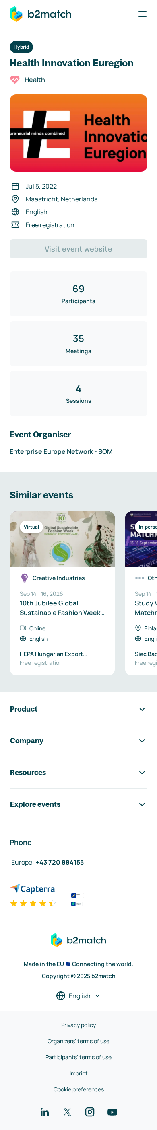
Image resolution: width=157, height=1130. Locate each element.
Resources (28, 772)
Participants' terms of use (78, 1057)
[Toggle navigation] (142, 14)
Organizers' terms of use (78, 1041)
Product (23, 709)
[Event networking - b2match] (41, 14)
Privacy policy (78, 1025)
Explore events (35, 804)
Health (35, 79)
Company (26, 740)
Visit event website (78, 249)
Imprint (79, 1073)
